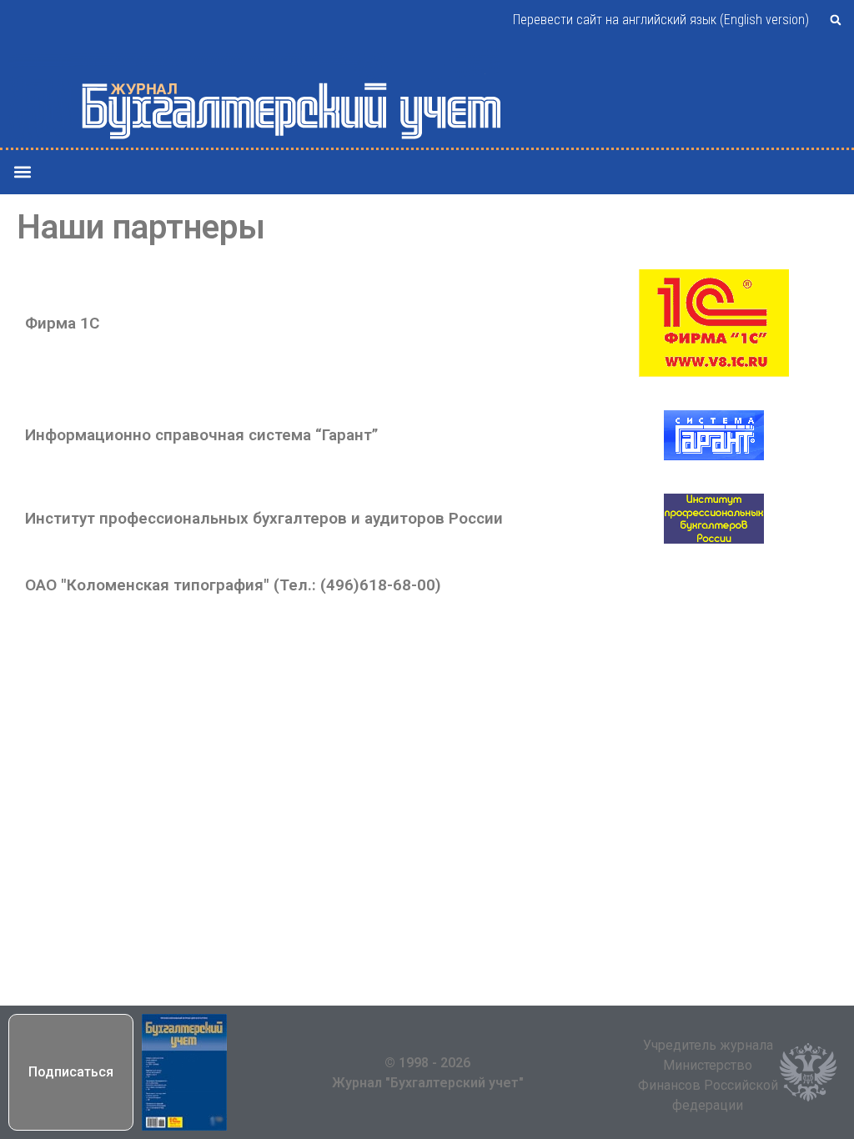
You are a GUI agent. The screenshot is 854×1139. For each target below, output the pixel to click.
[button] (836, 20)
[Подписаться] (184, 1072)
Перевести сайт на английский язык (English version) (661, 20)
